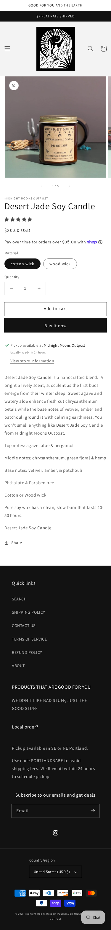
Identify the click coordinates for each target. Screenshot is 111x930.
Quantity (11, 276)
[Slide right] (68, 185)
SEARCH (19, 599)
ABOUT (18, 665)
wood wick (60, 263)
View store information (32, 361)
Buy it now (55, 325)
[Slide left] (42, 185)
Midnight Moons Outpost (41, 913)
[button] (7, 48)
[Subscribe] (92, 810)
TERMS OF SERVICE (29, 639)
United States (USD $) (52, 871)
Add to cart (55, 308)
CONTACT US (24, 625)
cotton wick (22, 263)
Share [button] (16, 542)
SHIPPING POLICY (28, 612)
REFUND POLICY (27, 652)
